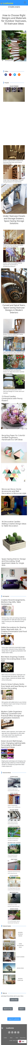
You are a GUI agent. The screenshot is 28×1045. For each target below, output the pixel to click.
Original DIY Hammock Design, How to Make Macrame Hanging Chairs (14, 873)
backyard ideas (14, 892)
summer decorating (14, 826)
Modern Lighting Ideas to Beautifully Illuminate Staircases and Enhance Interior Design (13, 162)
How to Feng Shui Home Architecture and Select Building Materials (12, 856)
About (11, 1037)
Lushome (8, 3)
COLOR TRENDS (14, 86)
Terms (17, 1037)
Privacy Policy (22, 1037)
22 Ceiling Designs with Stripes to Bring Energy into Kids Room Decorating (14, 889)
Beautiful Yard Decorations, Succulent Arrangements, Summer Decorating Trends (13, 840)
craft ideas (14, 859)
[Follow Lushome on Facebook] (6, 74)
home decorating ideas (20, 945)
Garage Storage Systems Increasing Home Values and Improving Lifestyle (13, 790)
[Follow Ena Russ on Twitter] (14, 74)
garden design (14, 909)
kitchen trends (14, 809)
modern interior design (20, 934)
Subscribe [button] (14, 1000)
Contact (5, 1037)
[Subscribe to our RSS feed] (19, 74)
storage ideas (14, 776)
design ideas (20, 968)
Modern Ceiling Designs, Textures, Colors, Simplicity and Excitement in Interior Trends (14, 807)
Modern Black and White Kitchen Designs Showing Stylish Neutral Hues (13, 823)
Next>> (21, 1009)
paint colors (14, 793)
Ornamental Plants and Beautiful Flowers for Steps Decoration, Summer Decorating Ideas (13, 371)
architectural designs (14, 842)
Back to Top (8, 1009)
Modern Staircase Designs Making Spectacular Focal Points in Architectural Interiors (12, 264)
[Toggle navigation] (25, 3)
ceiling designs (14, 876)
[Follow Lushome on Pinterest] (10, 74)
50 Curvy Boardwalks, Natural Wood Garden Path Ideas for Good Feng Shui (14, 923)
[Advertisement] (14, 125)
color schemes (20, 956)
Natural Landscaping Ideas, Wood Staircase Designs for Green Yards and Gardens (13, 391)
